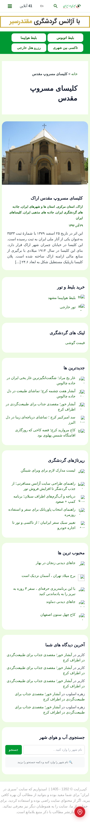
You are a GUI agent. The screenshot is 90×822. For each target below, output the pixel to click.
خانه (74, 74)
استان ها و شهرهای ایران (38, 206)
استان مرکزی (66, 206)
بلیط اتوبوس (65, 38)
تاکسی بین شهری (65, 48)
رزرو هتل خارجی (29, 48)
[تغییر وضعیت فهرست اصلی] (10, 6)
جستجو (13, 749)
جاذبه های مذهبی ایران (39, 212)
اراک (80, 206)
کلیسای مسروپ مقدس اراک (57, 197)
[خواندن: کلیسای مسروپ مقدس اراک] (45, 153)
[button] (55, 6)
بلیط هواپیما (29, 38)
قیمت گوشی (75, 343)
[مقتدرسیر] (45, 21)
